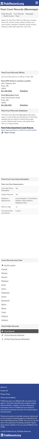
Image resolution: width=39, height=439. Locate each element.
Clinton (3, 289)
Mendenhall (5, 300)
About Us (4, 387)
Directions (24, 91)
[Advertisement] (19, 48)
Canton (3, 296)
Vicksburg (4, 320)
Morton (3, 304)
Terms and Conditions (8, 397)
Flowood (4, 269)
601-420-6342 (6, 91)
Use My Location (9, 265)
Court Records (9, 331)
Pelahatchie (5, 293)
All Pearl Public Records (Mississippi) (17, 339)
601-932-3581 (6, 105)
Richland (4, 273)
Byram (3, 285)
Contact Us (4, 390)
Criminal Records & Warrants (14, 335)
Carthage (4, 316)
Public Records (6, 14)
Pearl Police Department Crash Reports (17, 127)
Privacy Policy (5, 394)
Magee (3, 308)
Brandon (4, 277)
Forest (3, 312)
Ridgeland (4, 281)
